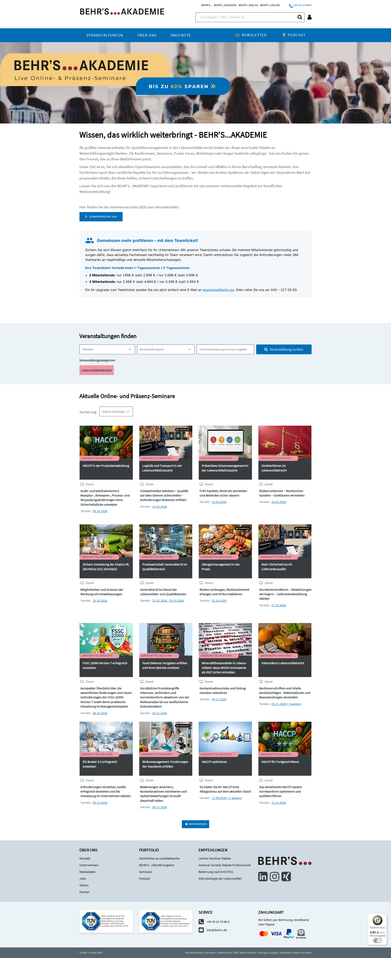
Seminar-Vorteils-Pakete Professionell (224, 865)
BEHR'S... (206, 5)
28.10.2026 (100, 713)
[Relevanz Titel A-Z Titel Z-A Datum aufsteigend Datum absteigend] (116, 411)
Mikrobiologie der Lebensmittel (220, 878)
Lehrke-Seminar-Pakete (215, 858)
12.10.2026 (159, 506)
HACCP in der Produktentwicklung (106, 466)
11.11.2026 (278, 803)
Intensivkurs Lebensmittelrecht (282, 663)
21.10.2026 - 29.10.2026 (168, 600)
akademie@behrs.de (218, 290)
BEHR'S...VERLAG (248, 5)
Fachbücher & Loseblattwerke (159, 858)
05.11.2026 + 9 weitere (286, 704)
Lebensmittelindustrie (96, 370)
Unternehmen (89, 865)
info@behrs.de (216, 930)
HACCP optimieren (214, 762)
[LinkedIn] (263, 876)
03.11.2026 (159, 713)
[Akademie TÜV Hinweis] (166, 921)
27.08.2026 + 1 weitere (227, 798)
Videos (84, 885)
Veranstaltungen (105, 35)
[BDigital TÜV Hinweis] (106, 921)
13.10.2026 (219, 502)
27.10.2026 (278, 605)
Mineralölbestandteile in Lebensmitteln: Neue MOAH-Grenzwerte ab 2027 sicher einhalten (224, 667)
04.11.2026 (219, 699)
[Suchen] (299, 17)
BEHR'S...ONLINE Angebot (156, 865)
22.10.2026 (219, 600)
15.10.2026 (100, 600)
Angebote (181, 35)
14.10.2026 (278, 502)
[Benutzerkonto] (310, 17)
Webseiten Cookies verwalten (296, 952)
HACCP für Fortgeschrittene (280, 762)
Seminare (145, 872)
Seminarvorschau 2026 (102, 216)
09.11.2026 (159, 807)
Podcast (296, 35)
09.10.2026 (100, 511)
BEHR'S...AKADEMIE (225, 5)
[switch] (377, 940)
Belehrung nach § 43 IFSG (216, 872)
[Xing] (286, 876)
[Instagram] (274, 876)
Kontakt (84, 858)
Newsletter (254, 35)
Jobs (82, 878)
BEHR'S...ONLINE (270, 5)
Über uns (147, 35)
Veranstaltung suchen (286, 349)
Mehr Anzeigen (198, 824)
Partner (84, 892)
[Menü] (384, 915)
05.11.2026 (100, 803)
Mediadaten (87, 872)
